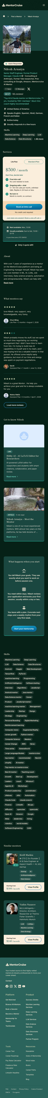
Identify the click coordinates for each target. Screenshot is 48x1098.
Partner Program (32, 1039)
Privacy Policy (24, 1089)
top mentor (9, 758)
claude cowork (26, 800)
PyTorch (22, 674)
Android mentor (11, 692)
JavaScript (35, 688)
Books (28, 1065)
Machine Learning (12, 135)
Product (8, 702)
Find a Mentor (16, 16)
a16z (18, 795)
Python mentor (27, 735)
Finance (8, 805)
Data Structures (25, 139)
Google (30, 814)
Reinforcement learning (14, 725)
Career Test (10, 1051)
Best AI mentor (11, 772)
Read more (8, 283)
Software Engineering (13, 828)
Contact (9, 981)
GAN (29, 828)
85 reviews (18, 94)
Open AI (8, 814)
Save (9, 89)
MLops (30, 805)
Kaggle (19, 669)
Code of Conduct (36, 1089)
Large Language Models (14, 753)
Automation (29, 795)
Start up (19, 777)
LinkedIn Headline (12, 1073)
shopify (8, 763)
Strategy (8, 716)
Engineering (21, 716)
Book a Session (11, 1009)
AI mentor (20, 763)
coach (18, 781)
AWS (24, 744)
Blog (27, 1079)
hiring (29, 819)
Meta (7, 819)
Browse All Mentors (13, 1004)
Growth (8, 777)
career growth (10, 735)
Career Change (11, 744)
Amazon (19, 814)
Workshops (22, 786)
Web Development (34, 669)
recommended (24, 758)
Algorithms (21, 688)
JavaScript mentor (23, 702)
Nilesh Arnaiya (33, 16)
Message (21, 89)
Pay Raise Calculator (13, 1061)
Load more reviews (15, 405)
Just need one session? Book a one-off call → (24, 218)
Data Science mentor (13, 697)
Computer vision (11, 730)
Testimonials (10, 1026)
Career (29, 697)
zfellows (8, 795)
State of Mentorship (33, 1056)
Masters (28, 739)
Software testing (32, 683)
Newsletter (30, 1051)
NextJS (38, 758)
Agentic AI (9, 786)
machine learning (12, 678)
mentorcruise (34, 753)
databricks (18, 819)
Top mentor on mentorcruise (16, 767)
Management (35, 706)
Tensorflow (9, 674)
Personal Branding (12, 720)
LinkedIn (19, 805)
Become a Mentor (12, 1014)
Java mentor (28, 692)
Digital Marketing (31, 720)
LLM (39, 135)
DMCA (8, 1092)
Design (32, 711)
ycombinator (31, 791)
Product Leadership (13, 791)
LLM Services (31, 1019)
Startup (22, 711)
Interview (9, 688)
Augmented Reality (30, 730)
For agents (16, 1092)
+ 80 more (38, 139)
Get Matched (11, 1000)
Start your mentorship (24, 629)
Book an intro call (24, 207)
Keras (32, 744)
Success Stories (32, 1000)
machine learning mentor (15, 706)
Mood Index (30, 1061)
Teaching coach (28, 772)
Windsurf (29, 781)
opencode (34, 809)
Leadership (9, 711)
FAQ (7, 1089)
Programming (29, 678)
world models (22, 823)
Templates (30, 1075)
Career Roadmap (12, 1056)
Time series (9, 749)
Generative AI (24, 749)
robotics (8, 823)
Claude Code (10, 800)
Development (32, 777)
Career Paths (31, 1070)
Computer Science (12, 739)
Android (8, 669)
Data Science (10, 139)
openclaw (21, 809)
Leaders (8, 781)
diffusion (8, 809)
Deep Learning (28, 135)
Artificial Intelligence (13, 683)
